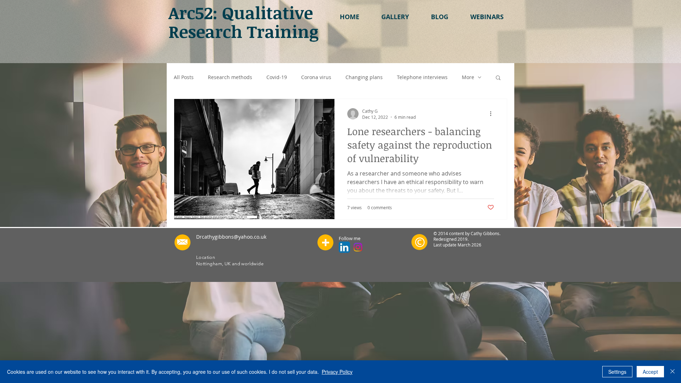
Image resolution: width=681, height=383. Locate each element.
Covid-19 (276, 77)
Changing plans (364, 77)
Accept (650, 371)
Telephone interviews (422, 77)
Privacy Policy (337, 371)
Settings (617, 371)
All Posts (184, 77)
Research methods (230, 77)
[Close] (672, 371)
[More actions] (493, 114)
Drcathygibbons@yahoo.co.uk (231, 236)
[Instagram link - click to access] (358, 247)
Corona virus (316, 77)
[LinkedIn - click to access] (344, 247)
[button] (395, 17)
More (468, 77)
